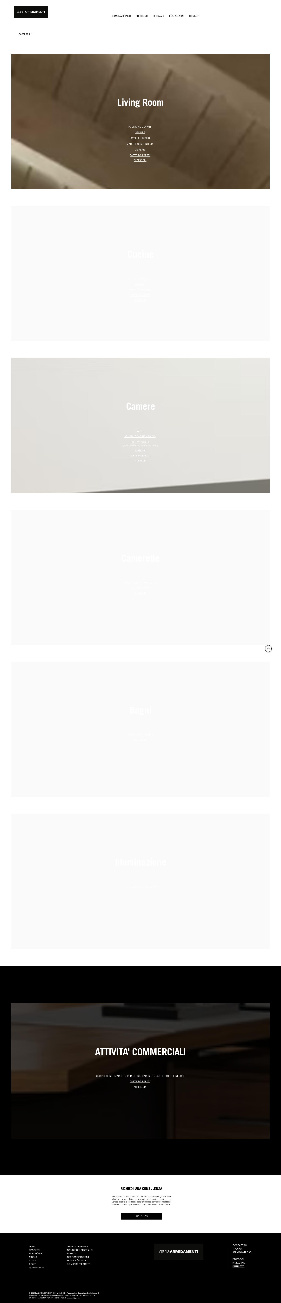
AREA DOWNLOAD (242, 1252)
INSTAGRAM (239, 1262)
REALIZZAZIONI (36, 1267)
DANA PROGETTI (34, 1248)
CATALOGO (24, 34)
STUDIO (33, 1260)
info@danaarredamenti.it (53, 1295)
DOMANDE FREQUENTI (78, 1264)
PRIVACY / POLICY (76, 1260)
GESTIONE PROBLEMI (78, 1257)
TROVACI (237, 1248)
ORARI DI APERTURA (77, 1246)
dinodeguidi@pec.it (72, 1298)
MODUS (33, 1257)
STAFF (32, 1264)
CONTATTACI (240, 1245)
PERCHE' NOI (35, 1253)
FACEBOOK (238, 1259)
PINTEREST (238, 1266)
